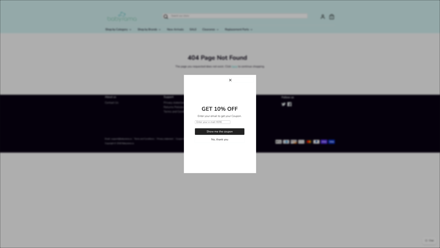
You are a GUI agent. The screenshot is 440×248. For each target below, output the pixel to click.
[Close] (240, 80)
